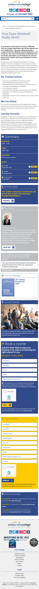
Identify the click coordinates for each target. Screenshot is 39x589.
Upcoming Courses (12, 494)
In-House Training (11, 302)
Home (4, 26)
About (19, 563)
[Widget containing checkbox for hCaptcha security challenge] (9, 395)
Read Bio (7, 247)
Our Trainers (19, 561)
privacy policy (27, 411)
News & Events (19, 559)
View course (7, 270)
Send (5, 405)
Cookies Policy (19, 575)
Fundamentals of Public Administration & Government (21, 26)
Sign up (6, 480)
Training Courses (20, 554)
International (19, 558)
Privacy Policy (19, 573)
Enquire (6, 201)
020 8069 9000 (25, 14)
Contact (19, 565)
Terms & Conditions (19, 577)
